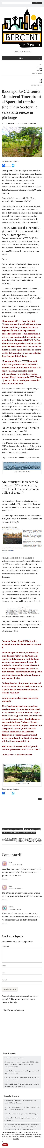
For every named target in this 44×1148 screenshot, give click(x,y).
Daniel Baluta (18, 829)
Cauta (37, 2)
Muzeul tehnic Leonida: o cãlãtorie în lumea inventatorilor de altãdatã (22, 841)
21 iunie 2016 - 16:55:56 (15, 864)
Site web (4, 980)
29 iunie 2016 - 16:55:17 (15, 888)
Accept (5, 1144)
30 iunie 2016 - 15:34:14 (15, 909)
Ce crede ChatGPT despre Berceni (15, 1058)
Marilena (11, 123)
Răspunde (4, 878)
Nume (4, 965)
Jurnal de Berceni (29, 123)
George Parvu (9, 1100)
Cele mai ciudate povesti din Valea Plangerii (24, 1114)
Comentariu (5, 946)
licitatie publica (29, 829)
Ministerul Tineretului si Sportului (24, 832)
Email (4, 973)
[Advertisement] (19, 813)
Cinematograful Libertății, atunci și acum (21, 838)
